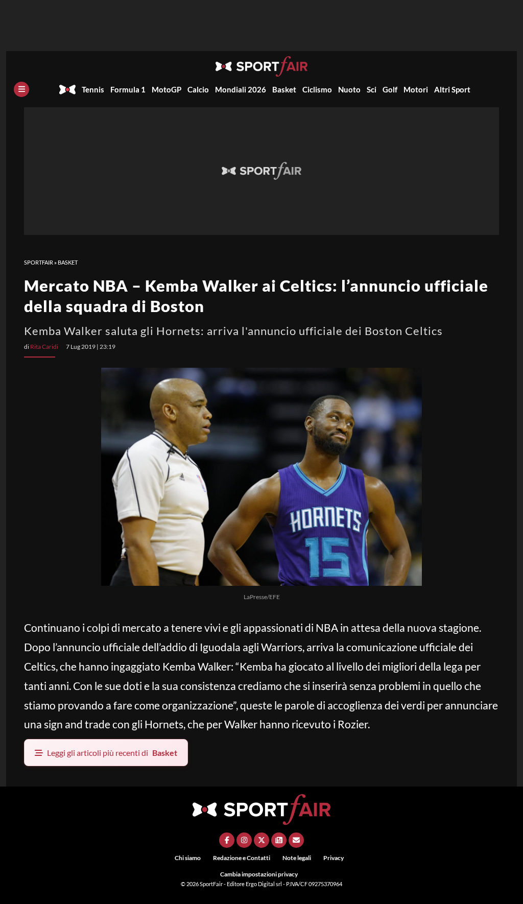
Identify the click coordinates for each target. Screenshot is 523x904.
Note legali (296, 858)
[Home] (67, 89)
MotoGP (166, 89)
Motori (415, 89)
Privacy (333, 858)
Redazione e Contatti (241, 858)
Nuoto (349, 89)
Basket (284, 89)
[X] (261, 840)
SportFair (38, 262)
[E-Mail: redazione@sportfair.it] (296, 840)
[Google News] (279, 840)
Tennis (93, 89)
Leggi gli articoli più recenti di (112, 752)
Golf (390, 89)
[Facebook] (226, 840)
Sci (371, 89)
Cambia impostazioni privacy (259, 874)
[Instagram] (244, 840)
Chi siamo (188, 858)
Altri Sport (452, 89)
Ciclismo (317, 89)
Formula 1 (128, 89)
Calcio (198, 89)
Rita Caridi (44, 346)
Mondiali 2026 (240, 89)
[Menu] (21, 89)
